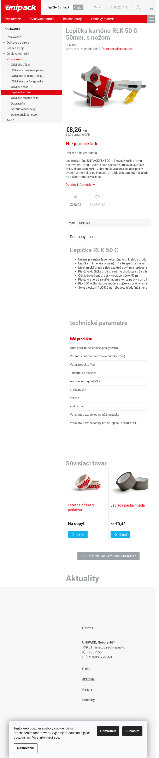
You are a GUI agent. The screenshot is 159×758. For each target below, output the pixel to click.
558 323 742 (119, 7)
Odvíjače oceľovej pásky (27, 81)
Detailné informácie (79, 184)
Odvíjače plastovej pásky (28, 70)
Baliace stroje (15, 48)
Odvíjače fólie (20, 87)
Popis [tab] (71, 223)
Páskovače (14, 37)
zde (56, 737)
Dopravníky (18, 103)
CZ (96, 7)
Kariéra (87, 689)
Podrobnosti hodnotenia (117, 48)
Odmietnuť (108, 731)
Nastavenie (25, 748)
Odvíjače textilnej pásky (27, 75)
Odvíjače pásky (20, 64)
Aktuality (88, 679)
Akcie (10, 120)
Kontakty (88, 700)
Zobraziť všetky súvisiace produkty (108, 556)
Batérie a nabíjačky (23, 109)
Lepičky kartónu (21, 92)
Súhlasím (132, 731)
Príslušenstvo (15, 59)
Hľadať (78, 7)
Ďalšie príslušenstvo (24, 114)
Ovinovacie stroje (18, 42)
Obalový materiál (18, 53)
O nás (86, 669)
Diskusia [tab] (84, 223)
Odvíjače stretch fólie (25, 98)
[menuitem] (13, 19)
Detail (80, 534)
